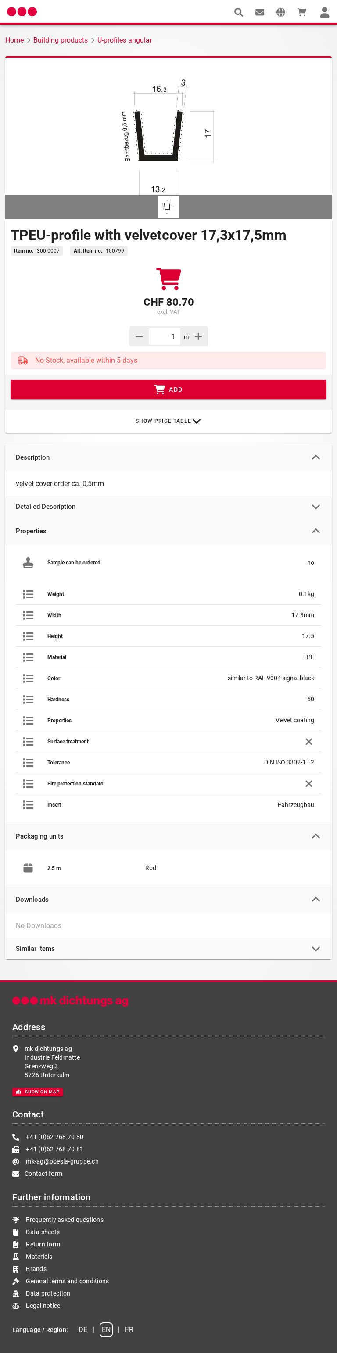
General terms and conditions (67, 1281)
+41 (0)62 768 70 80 (54, 1136)
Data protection (47, 1293)
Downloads (32, 899)
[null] (238, 12)
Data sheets (42, 1231)
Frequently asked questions (64, 1219)
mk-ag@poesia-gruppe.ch (62, 1161)
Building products (60, 40)
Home (14, 40)
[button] (280, 12)
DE (83, 1329)
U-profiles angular (124, 40)
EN (106, 1329)
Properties (31, 531)
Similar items (35, 949)
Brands (36, 1268)
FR (129, 1329)
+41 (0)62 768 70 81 (54, 1149)
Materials (39, 1256)
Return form (42, 1244)
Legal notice (42, 1305)
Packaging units (40, 836)
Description (33, 457)
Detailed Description (45, 506)
